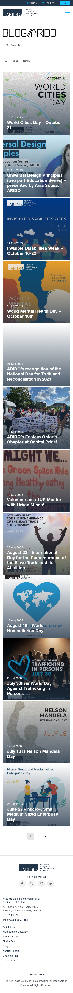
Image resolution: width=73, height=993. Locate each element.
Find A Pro (9, 941)
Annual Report (11, 951)
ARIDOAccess (11, 936)
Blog (16, 61)
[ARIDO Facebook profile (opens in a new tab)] (22, 883)
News (26, 61)
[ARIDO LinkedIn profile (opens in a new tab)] (50, 883)
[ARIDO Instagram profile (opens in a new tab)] (41, 883)
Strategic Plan (11, 955)
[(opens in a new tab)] (31, 883)
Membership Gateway (15, 931)
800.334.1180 (20, 920)
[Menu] (67, 12)
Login (65, 3)
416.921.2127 (10, 915)
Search (33, 3)
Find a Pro (50, 3)
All (6, 61)
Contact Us (9, 960)
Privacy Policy (36, 974)
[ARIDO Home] (36, 869)
